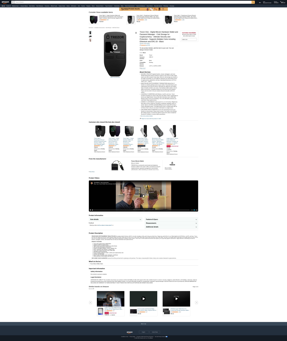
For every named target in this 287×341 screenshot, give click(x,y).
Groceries (47, 6)
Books (68, 6)
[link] (111, 21)
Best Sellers (32, 6)
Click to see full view (115, 77)
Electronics (91, 27)
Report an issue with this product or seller (151, 118)
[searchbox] (133, 2)
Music (93, 6)
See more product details (147, 116)
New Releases (39, 6)
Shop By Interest (158, 6)
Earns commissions (105, 182)
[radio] (90, 32)
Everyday (172, 6)
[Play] (90, 210)
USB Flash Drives (115, 27)
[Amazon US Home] (129, 332)
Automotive (117, 6)
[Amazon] (5, 2)
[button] (3, 5)
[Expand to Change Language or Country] (147, 332)
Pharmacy (165, 6)
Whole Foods (54, 6)
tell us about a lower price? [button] (105, 225)
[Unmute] (197, 210)
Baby (122, 6)
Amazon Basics (24, 6)
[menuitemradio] (194, 210)
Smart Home (150, 6)
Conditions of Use (124, 336)
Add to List (184, 39)
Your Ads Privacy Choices (160, 336)
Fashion (83, 6)
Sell (79, 6)
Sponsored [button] (91, 288)
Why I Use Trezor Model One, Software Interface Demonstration (109, 183)
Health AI (8, 6)
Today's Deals (62, 6)
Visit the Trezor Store (145, 43)
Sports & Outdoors (140, 6)
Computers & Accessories (99, 27)
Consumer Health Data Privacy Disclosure (145, 336)
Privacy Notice (132, 336)
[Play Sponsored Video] (110, 298)
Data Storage (108, 27)
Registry (88, 6)
